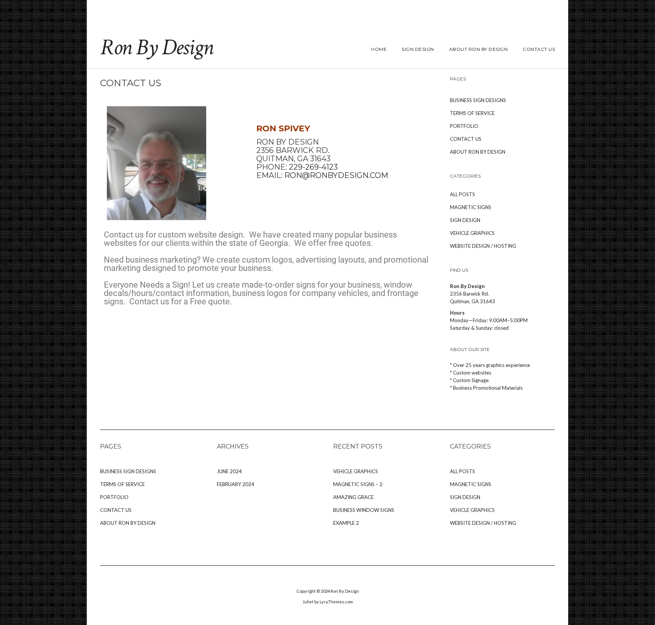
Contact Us (539, 49)
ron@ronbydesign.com (336, 175)
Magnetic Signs (470, 207)
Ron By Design (156, 47)
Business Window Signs (363, 510)
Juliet (307, 601)
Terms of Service (472, 113)
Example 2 (346, 523)
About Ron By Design (478, 49)
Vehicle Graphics (472, 233)
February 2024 (235, 484)
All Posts (462, 194)
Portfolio (464, 126)
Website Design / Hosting (483, 246)
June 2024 (229, 471)
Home (379, 49)
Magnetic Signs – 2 (357, 484)
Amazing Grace (353, 497)
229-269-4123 (313, 167)
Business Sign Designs (478, 100)
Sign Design (418, 49)
